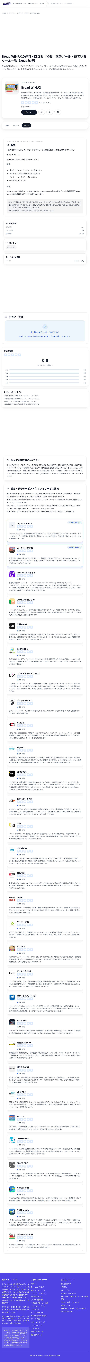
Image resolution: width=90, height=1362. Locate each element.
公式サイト (27, 112)
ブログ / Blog (65, 1305)
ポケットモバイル (25, 700)
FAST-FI (20, 1116)
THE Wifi (21, 872)
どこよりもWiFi (24, 971)
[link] (45, 531)
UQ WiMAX (22, 848)
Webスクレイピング (38, 1290)
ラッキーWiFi (23, 922)
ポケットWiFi (11, 247)
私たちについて (66, 1284)
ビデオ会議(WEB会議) (38, 1316)
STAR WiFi (22, 1020)
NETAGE (21, 946)
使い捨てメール (36, 1335)
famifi (19, 897)
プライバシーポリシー (68, 1293)
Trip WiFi (21, 747)
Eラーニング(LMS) (37, 1287)
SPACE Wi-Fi (22, 1163)
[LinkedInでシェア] (57, 112)
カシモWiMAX (23, 1138)
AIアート (34, 1284)
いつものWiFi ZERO (26, 599)
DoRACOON (22, 649)
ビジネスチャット (37, 1312)
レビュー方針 (65, 1290)
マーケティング (36, 1325)
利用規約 (64, 1287)
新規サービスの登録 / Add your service (74, 1308)
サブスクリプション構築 (39, 1303)
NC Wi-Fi (21, 722)
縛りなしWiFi (23, 1067)
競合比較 (26, 125)
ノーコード (35, 1309)
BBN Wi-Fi (21, 1091)
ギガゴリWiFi (23, 1187)
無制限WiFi (22, 624)
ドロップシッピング (38, 1306)
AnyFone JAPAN (24, 523)
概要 (7, 125)
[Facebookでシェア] (49, 112)
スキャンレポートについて (70, 1302)
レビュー (16, 125)
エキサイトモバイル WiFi (28, 673)
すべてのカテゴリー (67, 1312)
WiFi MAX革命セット (26, 572)
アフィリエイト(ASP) (38, 1293)
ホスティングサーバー (38, 1322)
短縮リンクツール (37, 1331)
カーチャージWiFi (25, 548)
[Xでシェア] (41, 112)
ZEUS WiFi (22, 771)
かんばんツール (36, 1296)
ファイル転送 (35, 1319)
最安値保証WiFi (24, 1042)
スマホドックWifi (24, 799)
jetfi (19, 823)
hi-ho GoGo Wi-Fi (25, 1234)
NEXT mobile (23, 1209)
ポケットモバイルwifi (26, 995)
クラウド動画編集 (37, 1300)
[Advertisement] (45, 34)
